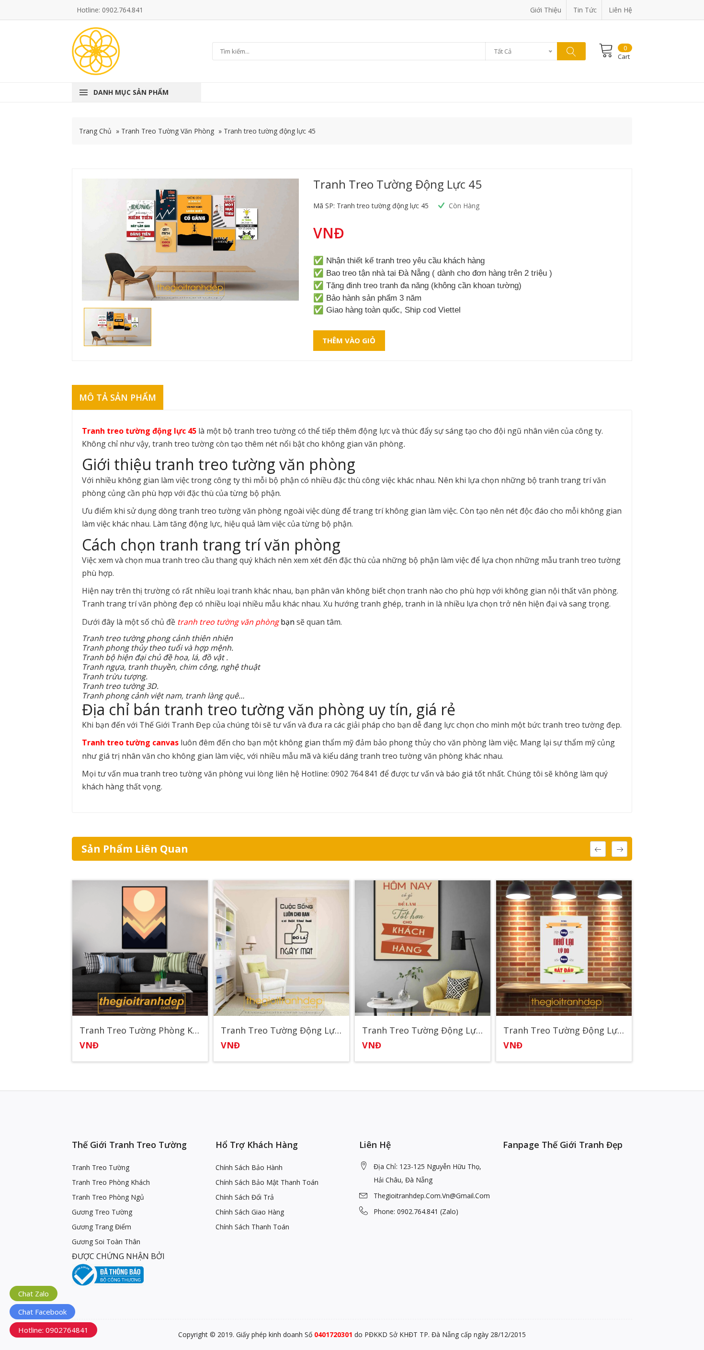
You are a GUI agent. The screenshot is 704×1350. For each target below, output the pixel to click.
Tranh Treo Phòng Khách (111, 1182)
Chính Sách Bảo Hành (249, 1167)
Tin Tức (585, 9)
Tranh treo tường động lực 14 (422, 1030)
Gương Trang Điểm (101, 1226)
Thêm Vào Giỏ (348, 340)
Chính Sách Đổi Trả (245, 1197)
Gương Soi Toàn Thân (106, 1241)
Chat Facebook (42, 1311)
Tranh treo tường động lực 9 (564, 1030)
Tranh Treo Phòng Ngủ (108, 1197)
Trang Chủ (95, 130)
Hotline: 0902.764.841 (110, 9)
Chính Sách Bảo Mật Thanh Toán (267, 1182)
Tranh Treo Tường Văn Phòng (167, 130)
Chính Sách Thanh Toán (252, 1226)
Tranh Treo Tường (100, 1167)
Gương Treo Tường (102, 1211)
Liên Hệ (620, 9)
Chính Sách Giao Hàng (250, 1211)
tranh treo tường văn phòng (228, 622)
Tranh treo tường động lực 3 (281, 1030)
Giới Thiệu (545, 9)
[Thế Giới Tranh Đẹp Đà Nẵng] (96, 50)
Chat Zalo (33, 1293)
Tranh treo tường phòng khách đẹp (140, 1030)
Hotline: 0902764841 (53, 1330)
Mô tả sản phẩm (117, 397)
